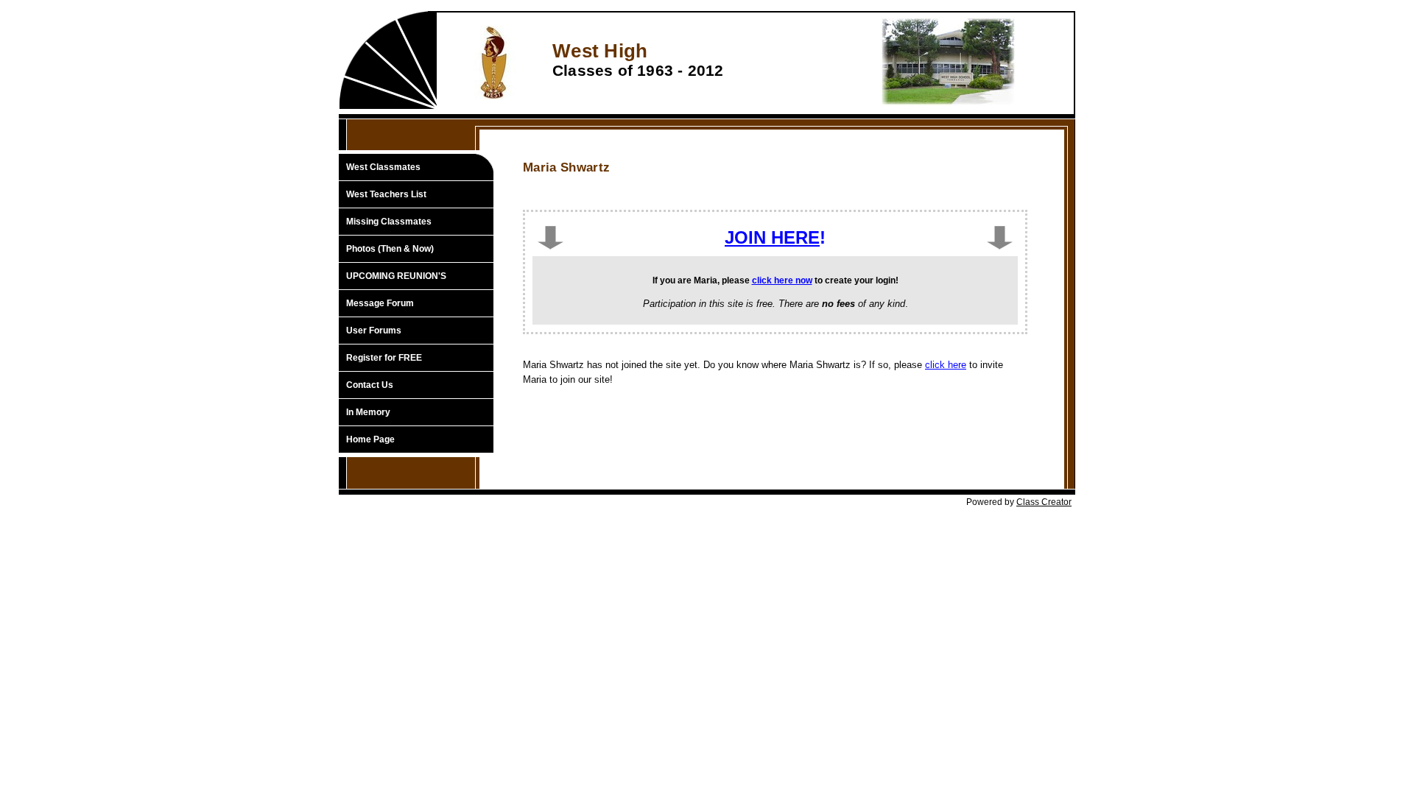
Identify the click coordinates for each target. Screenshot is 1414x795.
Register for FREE (384, 358)
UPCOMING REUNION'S (396, 276)
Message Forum (380, 303)
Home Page (370, 439)
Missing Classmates (389, 221)
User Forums (373, 330)
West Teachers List (386, 194)
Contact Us (369, 385)
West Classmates (383, 167)
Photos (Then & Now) (390, 249)
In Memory (368, 412)
